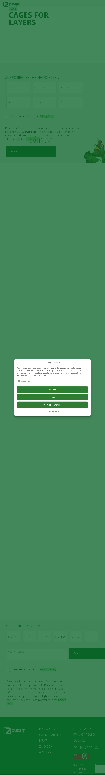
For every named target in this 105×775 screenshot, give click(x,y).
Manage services (24, 381)
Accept (52, 389)
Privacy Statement (52, 411)
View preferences (52, 404)
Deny (52, 397)
